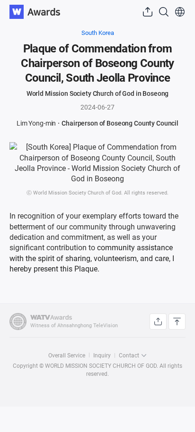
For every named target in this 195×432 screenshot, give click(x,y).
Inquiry (102, 355)
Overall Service (66, 355)
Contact (129, 355)
